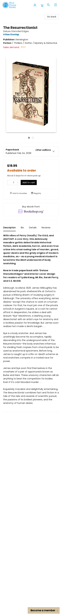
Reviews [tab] (46, 227)
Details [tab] (33, 227)
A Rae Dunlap (11, 34)
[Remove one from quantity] (9, 182)
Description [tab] (9, 227)
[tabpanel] (31, 323)
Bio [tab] (22, 227)
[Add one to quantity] (18, 182)
